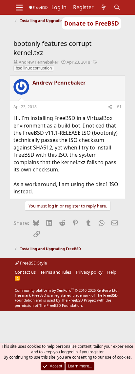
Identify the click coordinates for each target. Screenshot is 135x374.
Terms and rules (55, 272)
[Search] (117, 7)
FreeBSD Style (33, 263)
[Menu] (19, 7)
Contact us (25, 272)
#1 (119, 106)
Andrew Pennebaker (38, 62)
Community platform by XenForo (67, 290)
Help (111, 272)
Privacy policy (89, 272)
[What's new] (103, 7)
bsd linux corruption (34, 68)
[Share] (110, 107)
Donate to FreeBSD (91, 23)
